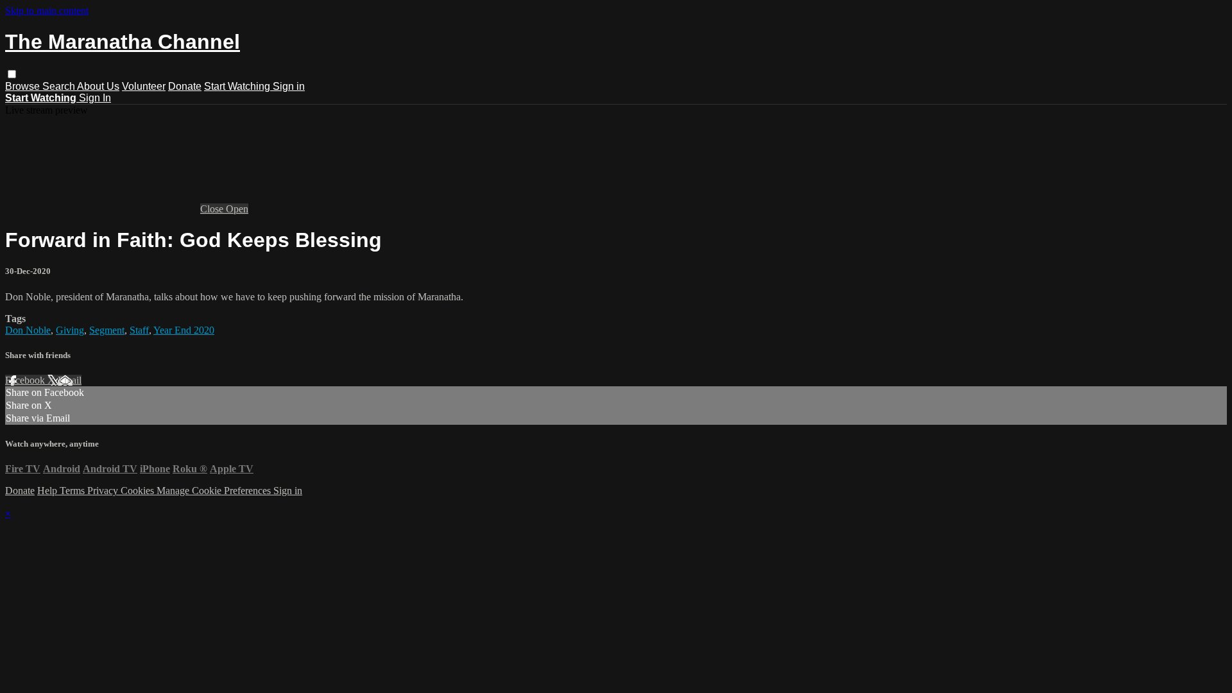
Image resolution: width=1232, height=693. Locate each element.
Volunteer (144, 86)
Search (59, 86)
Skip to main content (47, 10)
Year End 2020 (183, 330)
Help (48, 490)
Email (69, 380)
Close (213, 208)
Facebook (26, 380)
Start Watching (238, 86)
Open (237, 208)
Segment (106, 330)
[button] (12, 74)
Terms (73, 490)
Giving (70, 330)
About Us (98, 86)
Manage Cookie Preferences (215, 490)
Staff (139, 330)
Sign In (95, 97)
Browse (23, 86)
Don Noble (28, 330)
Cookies (139, 490)
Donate (184, 86)
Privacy (104, 490)
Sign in (289, 86)
